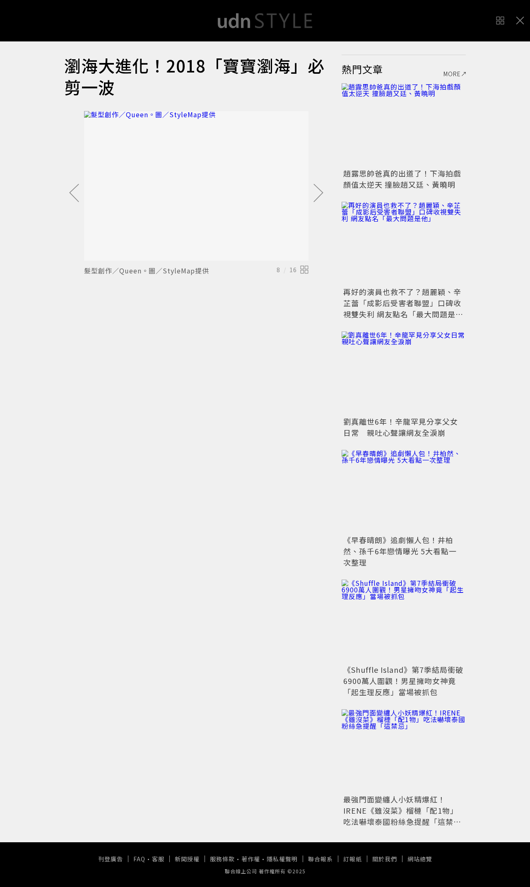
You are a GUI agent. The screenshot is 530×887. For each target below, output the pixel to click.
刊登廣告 (110, 859)
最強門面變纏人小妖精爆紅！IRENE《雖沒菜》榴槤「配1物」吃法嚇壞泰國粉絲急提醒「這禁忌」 (400, 816)
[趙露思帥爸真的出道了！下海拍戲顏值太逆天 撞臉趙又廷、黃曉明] (404, 124)
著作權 (250, 859)
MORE (452, 74)
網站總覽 (419, 859)
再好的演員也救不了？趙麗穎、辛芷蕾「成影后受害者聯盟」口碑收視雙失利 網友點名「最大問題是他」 (402, 308)
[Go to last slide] (74, 193)
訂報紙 (352, 859)
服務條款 (222, 859)
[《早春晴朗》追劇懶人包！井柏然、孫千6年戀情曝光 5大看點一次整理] (404, 491)
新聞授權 (187, 859)
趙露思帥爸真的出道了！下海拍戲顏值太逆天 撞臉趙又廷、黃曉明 (402, 179)
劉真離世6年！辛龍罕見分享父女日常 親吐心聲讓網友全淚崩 (400, 427)
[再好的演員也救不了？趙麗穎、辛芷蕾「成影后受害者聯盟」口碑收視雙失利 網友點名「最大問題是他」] (404, 243)
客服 (158, 859)
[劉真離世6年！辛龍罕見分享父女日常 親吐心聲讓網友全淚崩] (404, 372)
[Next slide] (318, 193)
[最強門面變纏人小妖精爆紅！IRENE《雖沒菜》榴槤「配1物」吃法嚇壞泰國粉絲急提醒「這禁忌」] (404, 750)
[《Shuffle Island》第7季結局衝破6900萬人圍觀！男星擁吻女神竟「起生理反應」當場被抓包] (404, 621)
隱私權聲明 (282, 859)
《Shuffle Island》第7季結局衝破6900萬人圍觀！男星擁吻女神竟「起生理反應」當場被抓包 (403, 680)
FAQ (139, 859)
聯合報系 (320, 859)
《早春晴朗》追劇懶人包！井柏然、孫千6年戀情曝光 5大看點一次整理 (400, 551)
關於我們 (384, 859)
